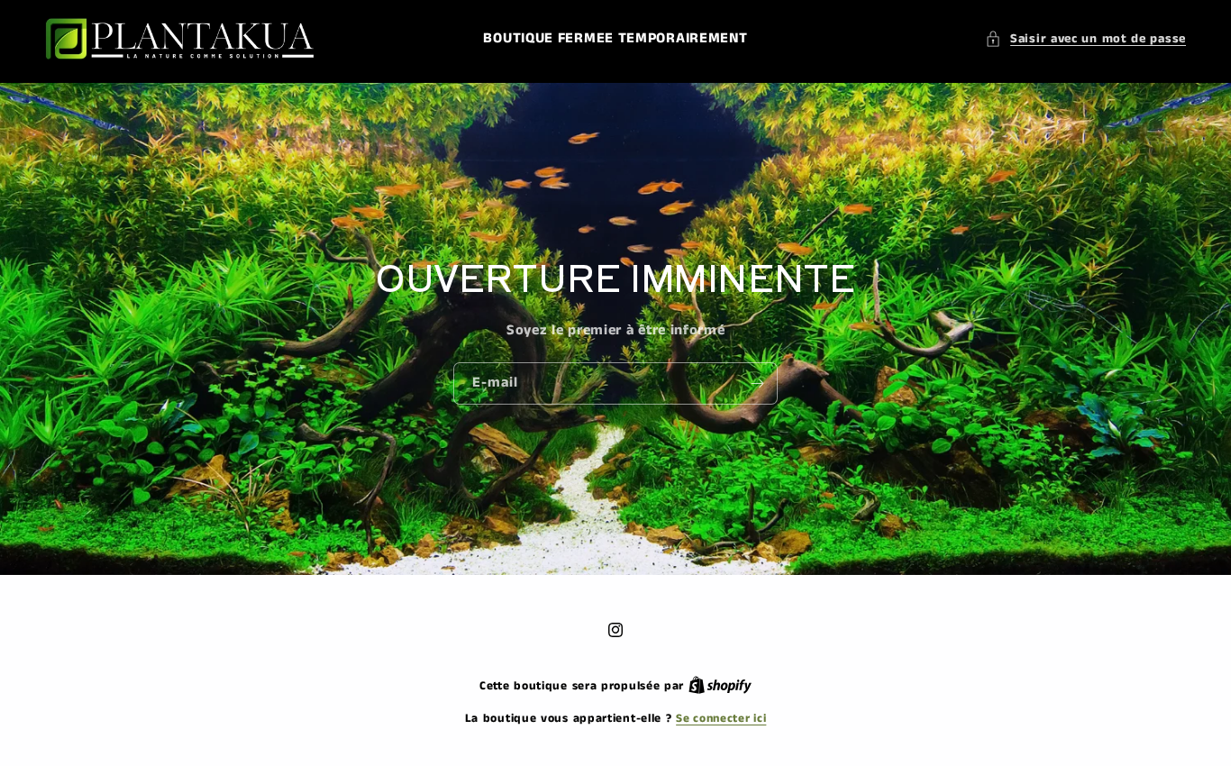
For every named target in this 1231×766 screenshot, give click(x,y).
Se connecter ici (721, 718)
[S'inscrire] (757, 383)
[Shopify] (720, 686)
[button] (1085, 39)
